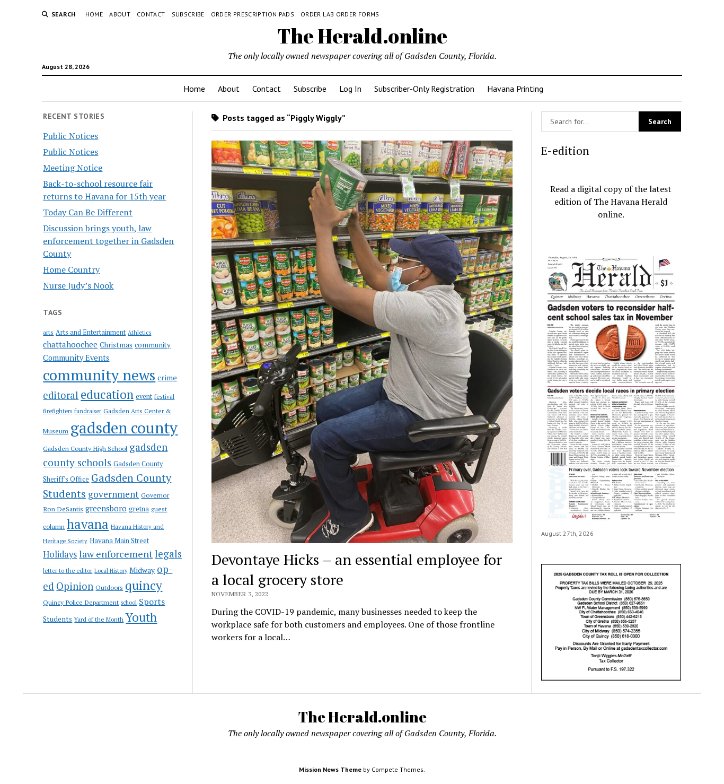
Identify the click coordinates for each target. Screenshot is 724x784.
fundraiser (87, 411)
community (153, 345)
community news (99, 375)
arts (48, 332)
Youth (141, 617)
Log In (350, 88)
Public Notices (70, 136)
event (144, 396)
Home (94, 14)
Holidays (60, 554)
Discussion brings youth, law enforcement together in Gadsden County (108, 240)
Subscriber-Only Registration (424, 88)
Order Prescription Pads (252, 14)
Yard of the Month (98, 619)
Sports (152, 601)
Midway (142, 570)
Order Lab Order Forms (340, 14)
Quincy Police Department (81, 602)
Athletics (139, 332)
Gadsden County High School (85, 448)
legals (168, 553)
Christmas (116, 345)
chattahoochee (70, 344)
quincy (143, 585)
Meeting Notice (72, 167)
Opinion (74, 586)
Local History (110, 570)
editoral (60, 395)
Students (57, 619)
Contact (151, 14)
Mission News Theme (330, 769)
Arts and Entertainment (91, 332)
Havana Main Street (119, 540)
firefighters (57, 411)
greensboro (106, 508)
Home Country (71, 269)
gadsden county (124, 427)
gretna (139, 508)
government (113, 494)
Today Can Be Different (88, 212)
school (129, 602)
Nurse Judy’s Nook (78, 285)
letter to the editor (67, 570)
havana (88, 524)
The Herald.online (362, 35)
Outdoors (109, 587)
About (119, 14)
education (107, 394)
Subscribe (188, 14)
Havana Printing (515, 88)
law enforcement (116, 553)
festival (164, 396)
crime (167, 377)
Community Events (76, 358)
